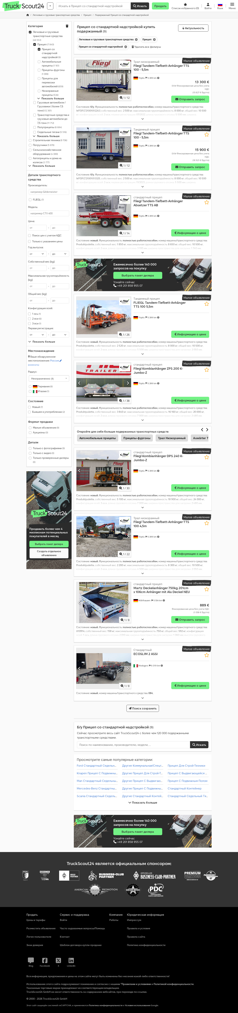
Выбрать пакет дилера (49, 544)
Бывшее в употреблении (48, 411)
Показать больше (144, 802)
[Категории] (50, 5)
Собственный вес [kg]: (41, 261)
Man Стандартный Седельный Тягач (101, 781)
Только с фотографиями (49, 448)
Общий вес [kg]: (37, 294)
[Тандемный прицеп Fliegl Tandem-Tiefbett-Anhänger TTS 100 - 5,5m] (103, 148)
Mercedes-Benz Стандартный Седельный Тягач (109, 788)
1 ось (36, 313)
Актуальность (194, 28)
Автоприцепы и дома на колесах (47, 160)
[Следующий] (127, 80)
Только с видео (43, 453)
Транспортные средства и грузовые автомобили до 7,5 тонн (53, 119)
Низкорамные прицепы (50, 93)
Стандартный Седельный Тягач (189, 796)
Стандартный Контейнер (185, 788)
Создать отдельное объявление (49, 553)
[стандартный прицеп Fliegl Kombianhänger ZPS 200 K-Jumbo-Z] (103, 383)
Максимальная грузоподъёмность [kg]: (48, 277)
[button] (232, 5)
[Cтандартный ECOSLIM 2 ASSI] (103, 668)
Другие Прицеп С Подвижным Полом (147, 788)
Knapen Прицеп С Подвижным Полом (102, 773)
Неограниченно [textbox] (42, 378)
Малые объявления (46, 427)
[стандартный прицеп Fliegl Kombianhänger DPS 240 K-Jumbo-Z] (103, 470)
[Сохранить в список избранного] (206, 66)
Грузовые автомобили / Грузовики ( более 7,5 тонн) (51, 106)
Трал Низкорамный (172, 438)
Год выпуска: (35, 247)
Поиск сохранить (144, 708)
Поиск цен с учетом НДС (47, 235)
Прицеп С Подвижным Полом (187, 781)
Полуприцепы (49, 127)
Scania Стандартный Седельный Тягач (103, 796)
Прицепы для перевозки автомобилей (52, 82)
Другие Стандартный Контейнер (144, 796)
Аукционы (40, 432)
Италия (43, 391)
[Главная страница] (27, 15)
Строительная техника (50, 140)
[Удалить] (136, 40)
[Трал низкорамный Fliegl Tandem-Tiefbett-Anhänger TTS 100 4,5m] (103, 536)
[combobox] (49, 378)
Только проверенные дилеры (51, 459)
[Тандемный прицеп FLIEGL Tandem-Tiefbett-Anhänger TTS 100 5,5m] (103, 317)
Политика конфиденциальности (106, 1005)
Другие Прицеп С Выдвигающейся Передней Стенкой (159, 781)
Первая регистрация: (40, 328)
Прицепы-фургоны (53, 72)
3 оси (36, 323)
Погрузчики (43, 145)
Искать (141, 6)
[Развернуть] (143, 119)
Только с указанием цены (47, 241)
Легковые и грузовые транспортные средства (47, 35)
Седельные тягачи (52, 132)
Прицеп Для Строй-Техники (186, 765)
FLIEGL (38, 199)
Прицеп (45, 44)
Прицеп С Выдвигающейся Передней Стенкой (199, 773)
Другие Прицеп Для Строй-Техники (146, 773)
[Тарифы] (49, 513)
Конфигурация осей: (40, 308)
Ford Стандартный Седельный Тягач (101, 765)
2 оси (36, 318)
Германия (45, 386)
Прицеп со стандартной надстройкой (51, 53)
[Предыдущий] (79, 80)
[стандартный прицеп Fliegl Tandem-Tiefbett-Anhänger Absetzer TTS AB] (103, 215)
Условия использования (137, 1005)
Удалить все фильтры (147, 46)
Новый (37, 407)
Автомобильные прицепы (51, 63)
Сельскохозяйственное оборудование (47, 152)
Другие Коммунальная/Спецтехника (146, 765)
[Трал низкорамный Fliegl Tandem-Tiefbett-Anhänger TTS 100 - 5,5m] (103, 80)
